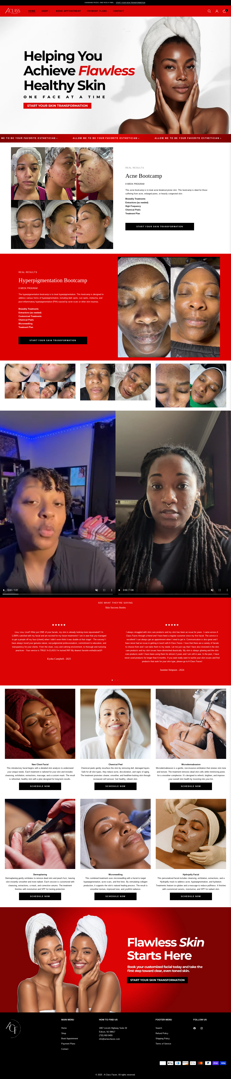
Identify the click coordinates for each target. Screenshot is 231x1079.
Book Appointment (69, 1038)
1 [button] (112, 680)
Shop (63, 1033)
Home (64, 1028)
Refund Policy (162, 1033)
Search (159, 1028)
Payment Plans (68, 1044)
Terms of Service (163, 1044)
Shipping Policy (163, 1038)
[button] (209, 11)
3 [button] (117, 680)
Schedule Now (40, 786)
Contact (64, 1049)
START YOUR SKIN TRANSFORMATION (130, 2)
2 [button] (115, 680)
